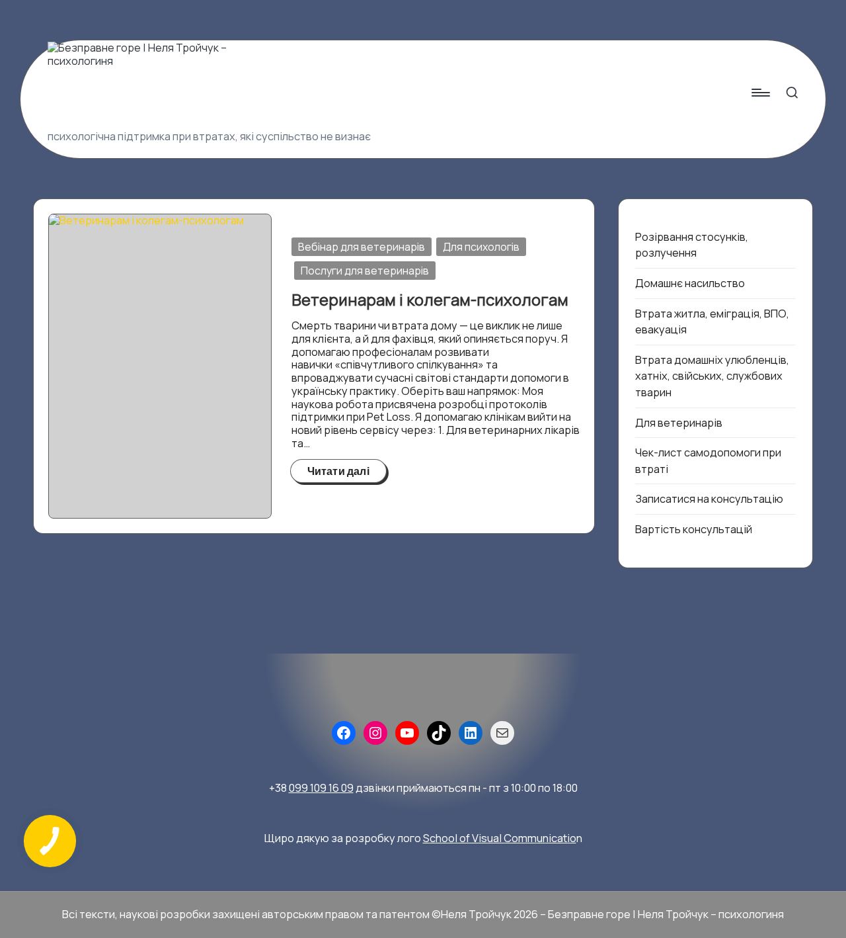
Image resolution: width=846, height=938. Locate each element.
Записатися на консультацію (709, 498)
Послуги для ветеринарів (365, 270)
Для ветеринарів (678, 422)
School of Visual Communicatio (499, 838)
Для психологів (481, 246)
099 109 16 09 (321, 788)
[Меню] (759, 92)
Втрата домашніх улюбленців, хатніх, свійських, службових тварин (712, 376)
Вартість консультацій (693, 529)
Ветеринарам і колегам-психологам (429, 299)
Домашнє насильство (690, 283)
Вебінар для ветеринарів (361, 246)
